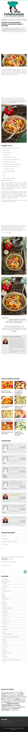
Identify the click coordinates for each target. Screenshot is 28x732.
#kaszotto (17, 329)
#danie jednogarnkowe (13, 327)
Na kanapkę (5, 611)
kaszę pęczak (17, 70)
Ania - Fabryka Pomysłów (5, 476)
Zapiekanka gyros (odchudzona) (20, 420)
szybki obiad (22, 702)
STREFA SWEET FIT (6, 652)
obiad (17, 699)
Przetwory (4, 641)
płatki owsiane (10, 700)
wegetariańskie (16, 705)
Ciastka (5, 586)
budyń (10, 693)
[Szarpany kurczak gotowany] (7, 426)
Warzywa (6, 657)
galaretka (15, 696)
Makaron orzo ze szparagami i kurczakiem (20, 407)
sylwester (13, 702)
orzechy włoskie (4, 700)
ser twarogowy (6, 702)
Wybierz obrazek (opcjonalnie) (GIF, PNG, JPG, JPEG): (12, 557)
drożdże (3, 696)
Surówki (4, 655)
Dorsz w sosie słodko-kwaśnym (6, 391)
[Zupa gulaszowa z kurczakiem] (7, 400)
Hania (4, 463)
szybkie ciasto (17, 702)
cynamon (7, 695)
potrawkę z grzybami (13, 101)
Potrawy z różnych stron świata (11, 637)
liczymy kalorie (7, 699)
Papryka (23, 319)
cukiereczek (17, 337)
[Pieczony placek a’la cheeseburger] (7, 414)
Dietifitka (5, 488)
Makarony (4, 603)
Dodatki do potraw (6, 591)
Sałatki (3, 648)
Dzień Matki (9, 696)
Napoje (5, 615)
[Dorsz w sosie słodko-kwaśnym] (7, 385)
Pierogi (5, 626)
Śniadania (4, 650)
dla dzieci (20, 695)
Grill (3, 593)
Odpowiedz (22, 447)
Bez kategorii (5, 579)
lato (2, 699)
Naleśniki (6, 613)
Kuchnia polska (5, 599)
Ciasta (5, 583)
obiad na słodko (22, 699)
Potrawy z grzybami (8, 634)
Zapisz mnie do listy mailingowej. (9, 561)
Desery (4, 588)
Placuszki (6, 629)
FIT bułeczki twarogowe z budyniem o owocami (19, 393)
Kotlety (4, 597)
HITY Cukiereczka (21, 696)
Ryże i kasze (5, 646)
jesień (11, 698)
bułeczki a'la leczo (21, 101)
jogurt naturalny (17, 697)
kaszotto (10, 69)
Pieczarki (9, 322)
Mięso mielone (14, 319)
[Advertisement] (14, 44)
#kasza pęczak (7, 329)
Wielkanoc (4, 707)
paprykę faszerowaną (5, 102)
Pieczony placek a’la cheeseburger (7, 420)
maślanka (13, 699)
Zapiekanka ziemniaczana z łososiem (19, 433)
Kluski (3, 595)
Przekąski (4, 639)
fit (12, 696)
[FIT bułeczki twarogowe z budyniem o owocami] (21, 385)
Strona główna (5, 28)
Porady (4, 632)
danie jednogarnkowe (13, 695)
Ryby (5, 644)
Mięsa (12, 28)
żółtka (14, 710)
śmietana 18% (9, 708)
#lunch (23, 329)
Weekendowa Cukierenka (10, 704)
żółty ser (17, 710)
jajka (2, 697)
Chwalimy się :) (5, 581)
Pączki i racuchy (5, 621)
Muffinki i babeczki (8, 608)
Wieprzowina (17, 322)
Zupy (3, 661)
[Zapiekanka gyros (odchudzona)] (21, 414)
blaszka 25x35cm (16, 692)
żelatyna (11, 710)
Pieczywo (6, 623)
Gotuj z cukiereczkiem (9, 728)
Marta (4, 451)
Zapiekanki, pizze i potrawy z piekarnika (11, 659)
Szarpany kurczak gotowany (7, 432)
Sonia (4, 512)
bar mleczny (3, 692)
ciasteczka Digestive (15, 693)
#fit (22, 327)
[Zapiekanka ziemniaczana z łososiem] (21, 426)
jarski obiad (7, 698)
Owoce (5, 618)
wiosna (10, 707)
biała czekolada (9, 692)
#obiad (14, 331)
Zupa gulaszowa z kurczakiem (7, 406)
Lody (3, 601)
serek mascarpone (19, 701)
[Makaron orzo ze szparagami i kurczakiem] (21, 400)
